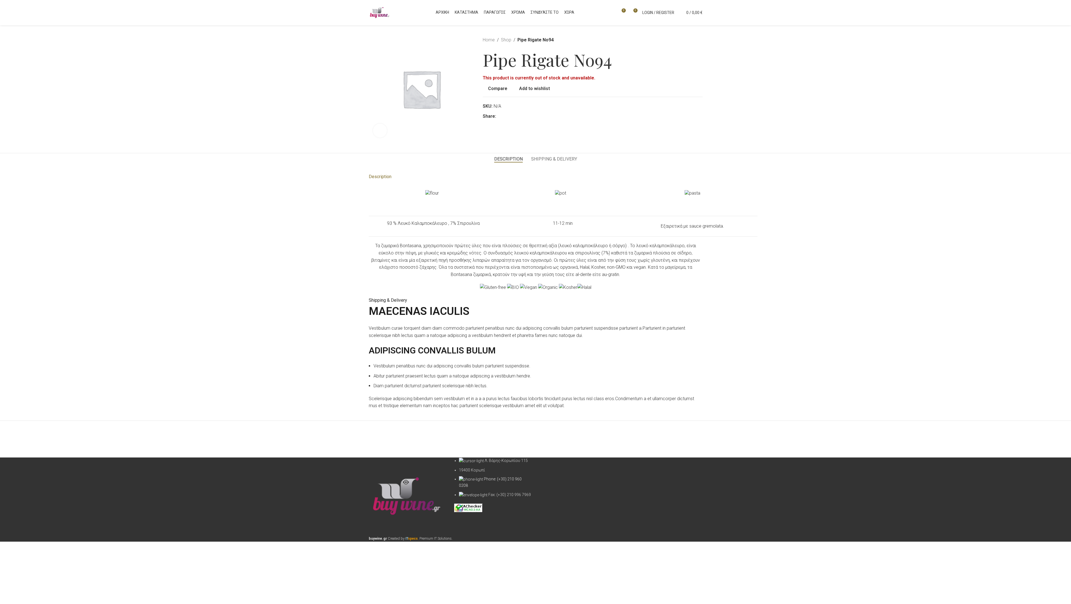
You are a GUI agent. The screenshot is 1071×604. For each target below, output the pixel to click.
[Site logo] (380, 12)
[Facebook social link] (499, 116)
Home (489, 40)
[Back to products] (692, 40)
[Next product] (699, 40)
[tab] (508, 159)
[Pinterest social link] (506, 116)
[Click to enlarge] (380, 131)
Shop (506, 40)
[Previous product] (685, 40)
